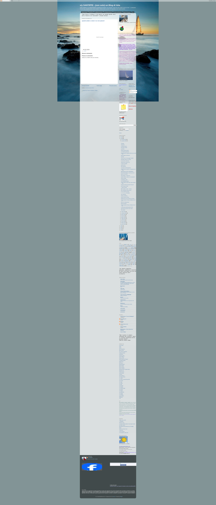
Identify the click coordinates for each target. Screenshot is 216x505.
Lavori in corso (122, 289)
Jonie (130, 253)
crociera (125, 250)
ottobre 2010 (123, 211)
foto (128, 252)
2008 (121, 227)
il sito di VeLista (121, 431)
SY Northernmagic (122, 388)
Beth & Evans (121, 350)
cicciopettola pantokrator (125, 151)
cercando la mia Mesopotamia (126, 167)
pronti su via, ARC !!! (124, 174)
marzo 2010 (123, 221)
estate (134, 251)
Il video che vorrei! (113, 485)
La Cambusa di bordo (108, 12)
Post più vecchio (113, 85)
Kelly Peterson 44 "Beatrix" (123, 359)
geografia (133, 252)
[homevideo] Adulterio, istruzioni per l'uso (127, 172)
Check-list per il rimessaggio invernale (127, 158)
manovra (127, 254)
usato (129, 263)
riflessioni (127, 260)
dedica (131, 250)
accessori (120, 244)
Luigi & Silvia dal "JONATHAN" (125, 294)
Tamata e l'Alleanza (124, 195)
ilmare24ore (121, 354)
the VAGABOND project (125, 181)
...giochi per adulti (124, 187)
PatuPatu (122, 321)
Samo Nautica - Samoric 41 (125, 175)
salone (135, 260)
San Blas (122, 156)
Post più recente (85, 85)
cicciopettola (90, 457)
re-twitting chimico (124, 146)
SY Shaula (121, 393)
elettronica (126, 251)
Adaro (120, 346)
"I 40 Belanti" (121, 421)
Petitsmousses (121, 371)
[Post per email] (83, 49)
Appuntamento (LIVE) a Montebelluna (127, 171)
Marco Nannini (121, 365)
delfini (134, 250)
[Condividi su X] (86, 49)
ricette (122, 260)
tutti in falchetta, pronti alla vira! (126, 190)
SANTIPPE (91, 12)
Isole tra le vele (121, 355)
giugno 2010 (123, 217)
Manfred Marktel (122, 364)
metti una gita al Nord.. (124, 186)
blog (132, 248)
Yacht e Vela (122, 279)
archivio (126, 245)
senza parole (122, 308)
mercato (131, 255)
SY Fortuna (121, 380)
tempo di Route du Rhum (125, 197)
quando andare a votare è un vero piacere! (93, 20)
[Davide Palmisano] (92, 470)
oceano (130, 256)
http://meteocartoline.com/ (125, 446)
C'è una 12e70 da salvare (125, 191)
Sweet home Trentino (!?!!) (125, 162)
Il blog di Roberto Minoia (124, 291)
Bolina (120, 427)
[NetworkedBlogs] (123, 463)
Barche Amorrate (123, 203)
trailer (134, 262)
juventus (133, 253)
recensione (126, 259)
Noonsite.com (121, 370)
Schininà (120, 374)
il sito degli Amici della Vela (123, 432)
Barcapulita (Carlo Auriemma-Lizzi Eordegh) (126, 426)
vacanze (133, 263)
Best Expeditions (122, 349)
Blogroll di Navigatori (127, 12)
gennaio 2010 (123, 224)
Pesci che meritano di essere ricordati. (126, 304)
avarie (120, 246)
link (123, 254)
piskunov (114, 496)
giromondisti (121, 253)
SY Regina (121, 390)
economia (120, 251)
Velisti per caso (121, 422)
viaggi (129, 264)
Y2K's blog (122, 288)
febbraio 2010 (123, 222)
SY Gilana (121, 383)
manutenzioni (132, 254)
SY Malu (120, 384)
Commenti (132, 92)
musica (122, 256)
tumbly (126, 263)
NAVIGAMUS (122, 281)
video (133, 264)
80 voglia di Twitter (124, 147)
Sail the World (121, 373)
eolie (130, 251)
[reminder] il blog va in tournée (126, 159)
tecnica (124, 262)
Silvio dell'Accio (121, 375)
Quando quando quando (125, 150)
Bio (133, 12)
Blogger (121, 496)
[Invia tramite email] (84, 49)
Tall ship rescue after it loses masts (127, 208)
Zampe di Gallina (123, 326)
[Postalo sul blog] (85, 49)
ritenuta (132, 260)
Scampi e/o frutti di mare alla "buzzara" (127, 184)
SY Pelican (121, 389)
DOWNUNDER (122, 310)
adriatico (125, 244)
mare (123, 255)
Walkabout (121, 397)
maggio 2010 (123, 218)
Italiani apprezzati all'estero (125, 155)
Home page (99, 85)
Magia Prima (121, 361)
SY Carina (121, 378)
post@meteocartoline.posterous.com (130, 452)
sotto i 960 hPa (123, 194)
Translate (127, 130)
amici (134, 244)
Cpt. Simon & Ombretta (123, 351)
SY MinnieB (121, 385)
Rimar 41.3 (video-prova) (125, 202)
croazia (120, 250)
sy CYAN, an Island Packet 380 (124, 379)
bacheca (123, 246)
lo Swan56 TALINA (122, 360)
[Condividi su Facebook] (87, 49)
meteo (135, 255)
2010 (121, 138)
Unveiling (122, 143)
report (135, 259)
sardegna (122, 261)
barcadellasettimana (133, 246)
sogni (131, 261)
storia (120, 262)
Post (131, 90)
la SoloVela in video (124, 179)
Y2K (120, 398)
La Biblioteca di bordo (98, 12)
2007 (121, 228)
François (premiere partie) (124, 298)
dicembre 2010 (123, 139)
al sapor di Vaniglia (124, 163)
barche (122, 248)
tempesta (129, 262)
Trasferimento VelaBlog (124, 306)
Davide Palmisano (84, 462)
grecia (127, 253)
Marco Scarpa (121, 366)
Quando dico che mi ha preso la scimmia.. (128, 198)
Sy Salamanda (121, 392)
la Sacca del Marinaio (117, 12)
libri (119, 254)
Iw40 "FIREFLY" (122, 356)
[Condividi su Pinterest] (89, 49)
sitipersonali (127, 261)
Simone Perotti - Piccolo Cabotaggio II (127, 316)
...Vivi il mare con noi (124, 324)
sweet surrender (123, 178)
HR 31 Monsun (123, 166)
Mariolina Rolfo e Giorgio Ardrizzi (124, 369)
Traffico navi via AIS (122, 420)
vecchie (120, 264)
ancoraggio (121, 245)
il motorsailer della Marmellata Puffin (127, 207)
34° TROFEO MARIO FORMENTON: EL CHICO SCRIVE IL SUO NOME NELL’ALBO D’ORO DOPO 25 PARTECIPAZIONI (127, 283)
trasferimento (121, 263)
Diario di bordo (84, 12)
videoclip (121, 265)
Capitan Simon (123, 299)
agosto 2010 (123, 214)
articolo (129, 245)
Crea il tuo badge (89, 462)
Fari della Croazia (122, 425)
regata (131, 259)
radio (122, 259)
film (119, 252)
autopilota (134, 245)
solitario (134, 261)
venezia (125, 264)
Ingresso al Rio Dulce (123, 295)
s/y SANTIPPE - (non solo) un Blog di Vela (100, 5)
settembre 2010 (124, 213)
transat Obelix (121, 395)
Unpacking (122, 144)
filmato (123, 252)
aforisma (130, 244)
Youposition (121, 430)
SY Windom (121, 394)
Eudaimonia (122, 303)
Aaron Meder (121, 345)
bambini (127, 246)
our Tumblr (121, 89)
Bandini (121, 297)
